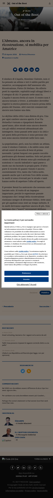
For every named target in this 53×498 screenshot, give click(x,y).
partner (35, 254)
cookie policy (31, 241)
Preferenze (26, 273)
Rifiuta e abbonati (42, 214)
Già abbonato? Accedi (26, 284)
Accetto (26, 279)
